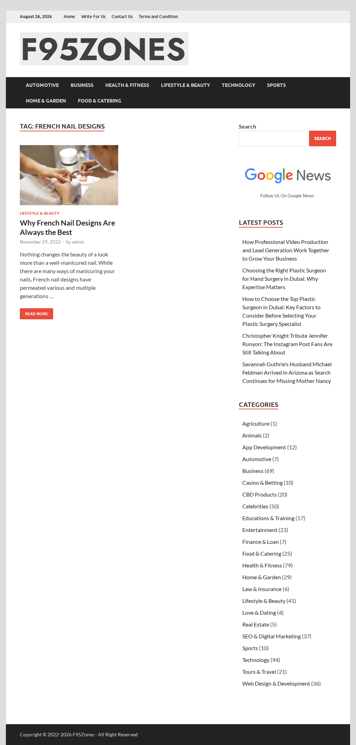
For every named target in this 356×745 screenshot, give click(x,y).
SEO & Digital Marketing (271, 636)
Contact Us (122, 16)
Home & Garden (46, 101)
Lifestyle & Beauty (185, 85)
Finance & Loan (260, 541)
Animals (252, 435)
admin (78, 242)
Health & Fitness (127, 85)
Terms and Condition (158, 16)
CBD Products (259, 494)
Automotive (42, 85)
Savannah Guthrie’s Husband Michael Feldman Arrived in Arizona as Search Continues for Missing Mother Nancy (287, 372)
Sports (276, 85)
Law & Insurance (262, 589)
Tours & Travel (259, 671)
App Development (264, 447)
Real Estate (255, 624)
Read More (34, 312)
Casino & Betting (262, 482)
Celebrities (255, 506)
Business (82, 85)
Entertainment (259, 529)
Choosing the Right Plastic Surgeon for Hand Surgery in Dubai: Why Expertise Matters (284, 278)
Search (247, 126)
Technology (238, 85)
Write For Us (93, 16)
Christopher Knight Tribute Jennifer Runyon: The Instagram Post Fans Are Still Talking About (287, 343)
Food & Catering (99, 101)
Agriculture (255, 423)
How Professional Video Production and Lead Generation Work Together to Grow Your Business (285, 250)
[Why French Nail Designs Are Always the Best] (69, 175)
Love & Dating (259, 612)
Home (69, 16)
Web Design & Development (276, 683)
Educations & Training (268, 518)
